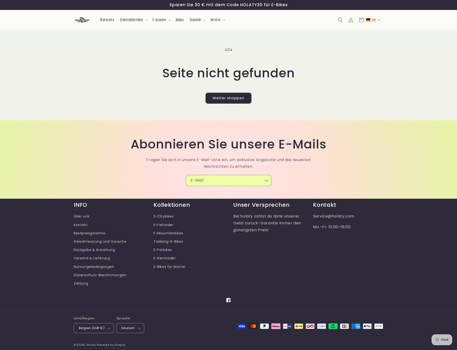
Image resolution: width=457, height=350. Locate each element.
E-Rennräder (165, 258)
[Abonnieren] (266, 180)
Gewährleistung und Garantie (100, 241)
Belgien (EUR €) (91, 328)
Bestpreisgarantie (89, 233)
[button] (133, 20)
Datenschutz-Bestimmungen (100, 275)
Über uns (81, 216)
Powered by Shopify (111, 345)
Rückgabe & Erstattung (94, 249)
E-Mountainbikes (168, 233)
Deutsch (128, 328)
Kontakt (81, 224)
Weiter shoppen (228, 97)
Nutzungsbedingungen (94, 266)
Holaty (91, 345)
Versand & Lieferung (92, 258)
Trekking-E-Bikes (168, 241)
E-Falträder (164, 224)
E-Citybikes (164, 216)
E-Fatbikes (163, 249)
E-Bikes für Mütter (170, 266)
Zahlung (81, 283)
